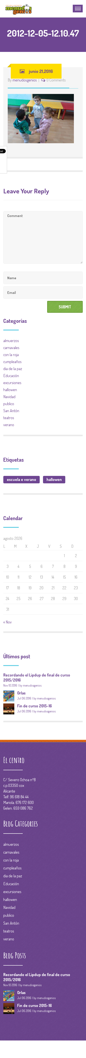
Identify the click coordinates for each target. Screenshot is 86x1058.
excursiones (12, 382)
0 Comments (56, 80)
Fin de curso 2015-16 (34, 705)
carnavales (11, 347)
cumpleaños (12, 361)
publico (8, 403)
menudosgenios (25, 80)
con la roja (11, 354)
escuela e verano (21, 479)
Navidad (9, 396)
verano (8, 424)
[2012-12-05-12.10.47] (41, 118)
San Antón (11, 410)
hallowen (10, 389)
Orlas (21, 693)
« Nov (7, 622)
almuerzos (11, 340)
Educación (11, 375)
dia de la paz (12, 368)
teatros (8, 417)
